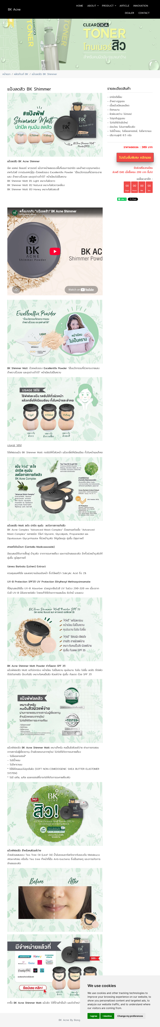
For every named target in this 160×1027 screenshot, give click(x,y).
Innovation (140, 6)
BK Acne (14, 9)
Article (124, 6)
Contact (144, 13)
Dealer (129, 13)
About (91, 6)
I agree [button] (93, 1016)
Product (108, 6)
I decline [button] (107, 1016)
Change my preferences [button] (130, 1016)
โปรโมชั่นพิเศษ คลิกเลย (135, 157)
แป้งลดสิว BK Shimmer (44, 74)
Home (79, 6)
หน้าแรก (6, 74)
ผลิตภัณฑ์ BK (21, 74)
